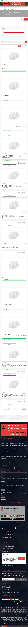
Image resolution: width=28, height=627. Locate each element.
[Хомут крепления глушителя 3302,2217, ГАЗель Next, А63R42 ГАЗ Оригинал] (14, 324)
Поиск (25, 19)
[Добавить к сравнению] (25, 64)
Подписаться (21, 579)
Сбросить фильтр (14, 25)
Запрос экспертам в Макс (7, 468)
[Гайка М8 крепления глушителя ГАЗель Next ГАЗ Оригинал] (14, 86)
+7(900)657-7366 (17, 2)
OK (21, 558)
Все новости (3, 499)
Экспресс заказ (7, 70)
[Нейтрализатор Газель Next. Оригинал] (14, 295)
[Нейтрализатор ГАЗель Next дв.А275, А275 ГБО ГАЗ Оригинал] (14, 265)
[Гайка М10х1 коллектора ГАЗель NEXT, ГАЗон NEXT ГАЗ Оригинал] (14, 56)
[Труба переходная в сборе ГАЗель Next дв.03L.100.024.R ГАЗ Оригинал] (14, 384)
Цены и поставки (22, 73)
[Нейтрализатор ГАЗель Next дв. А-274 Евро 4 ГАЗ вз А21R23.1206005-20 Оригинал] (14, 145)
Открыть (10, 76)
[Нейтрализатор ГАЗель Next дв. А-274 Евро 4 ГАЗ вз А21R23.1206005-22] (14, 175)
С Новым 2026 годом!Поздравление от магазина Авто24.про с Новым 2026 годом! (13, 494)
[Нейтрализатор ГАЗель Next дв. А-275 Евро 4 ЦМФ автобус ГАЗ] (14, 205)
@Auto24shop (6, 589)
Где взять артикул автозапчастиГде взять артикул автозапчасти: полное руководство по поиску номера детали (14, 478)
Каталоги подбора (6, 41)
